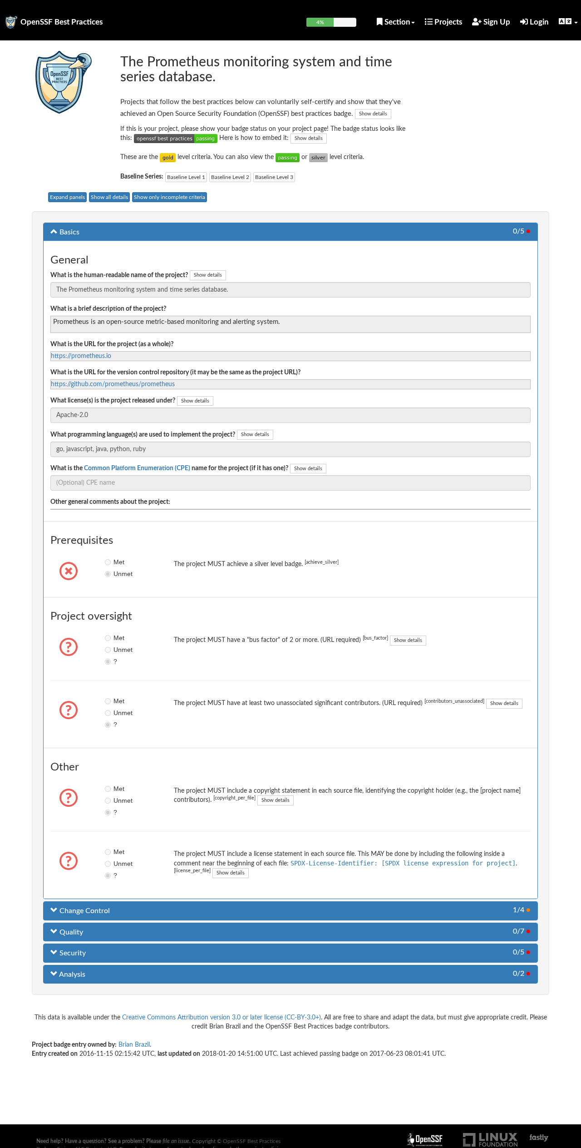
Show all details (109, 197)
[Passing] (288, 157)
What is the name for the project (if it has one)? (169, 468)
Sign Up (496, 22)
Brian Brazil (134, 1045)
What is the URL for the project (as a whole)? (111, 344)
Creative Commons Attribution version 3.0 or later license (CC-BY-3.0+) (221, 1017)
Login (538, 22)
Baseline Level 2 (230, 177)
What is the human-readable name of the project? (119, 275)
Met (118, 562)
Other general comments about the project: (110, 502)
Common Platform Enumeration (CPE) (137, 468)
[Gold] (168, 157)
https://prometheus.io (81, 356)
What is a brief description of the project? (108, 309)
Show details (373, 113)
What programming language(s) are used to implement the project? (142, 435)
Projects (447, 22)
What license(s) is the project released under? (112, 401)
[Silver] (318, 157)
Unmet (120, 573)
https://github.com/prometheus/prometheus (113, 384)
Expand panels (67, 197)
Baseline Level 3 (274, 177)
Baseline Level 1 (186, 177)
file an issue (175, 1141)
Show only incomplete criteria (169, 197)
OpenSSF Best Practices (61, 22)
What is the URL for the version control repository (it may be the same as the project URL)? (175, 372)
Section (396, 22)
